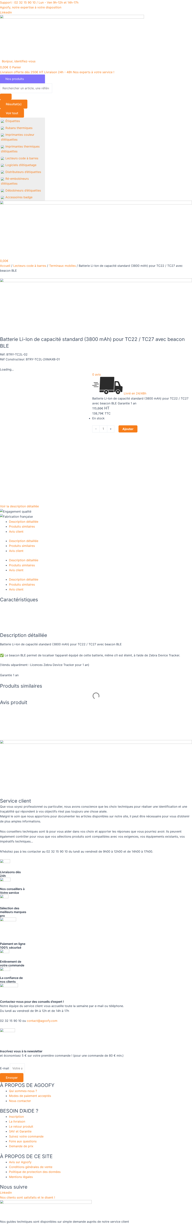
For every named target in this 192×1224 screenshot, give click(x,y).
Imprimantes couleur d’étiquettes (17, 137)
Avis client (16, 531)
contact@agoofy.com (42, 1021)
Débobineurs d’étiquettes (23, 190)
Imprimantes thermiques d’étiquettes (20, 149)
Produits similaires (22, 526)
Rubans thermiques (18, 128)
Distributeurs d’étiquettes (23, 172)
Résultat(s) (14, 104)
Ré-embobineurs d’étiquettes (15, 181)
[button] (21, 61)
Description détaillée (23, 521)
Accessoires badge (18, 197)
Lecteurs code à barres (21, 158)
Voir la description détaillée (19, 506)
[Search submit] (6, 97)
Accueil (5, 266)
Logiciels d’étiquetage (20, 165)
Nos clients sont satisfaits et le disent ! (27, 1197)
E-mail (5, 1068)
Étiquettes (12, 121)
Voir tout (12, 113)
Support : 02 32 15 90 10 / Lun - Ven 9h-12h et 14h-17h (39, 2)
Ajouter (128, 429)
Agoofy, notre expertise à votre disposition (30, 7)
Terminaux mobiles (62, 266)
